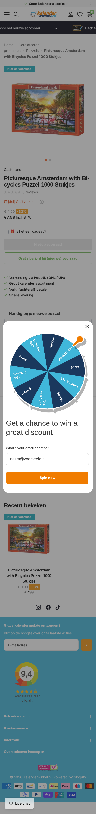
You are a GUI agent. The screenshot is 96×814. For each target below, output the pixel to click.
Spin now (47, 478)
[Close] (87, 326)
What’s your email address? (27, 448)
